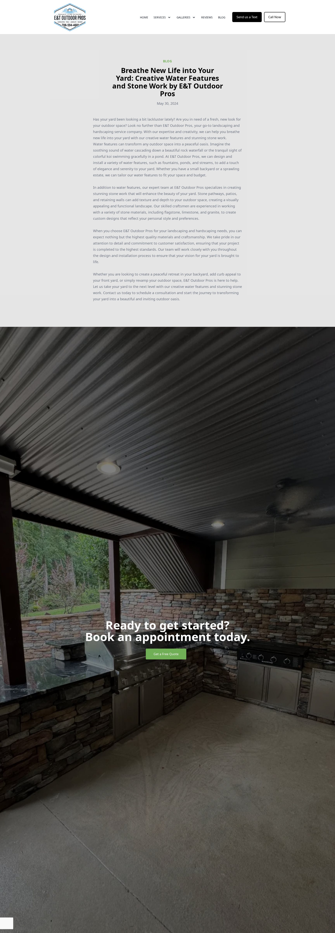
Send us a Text (247, 17)
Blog (221, 17)
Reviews (207, 17)
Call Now (274, 17)
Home (144, 17)
